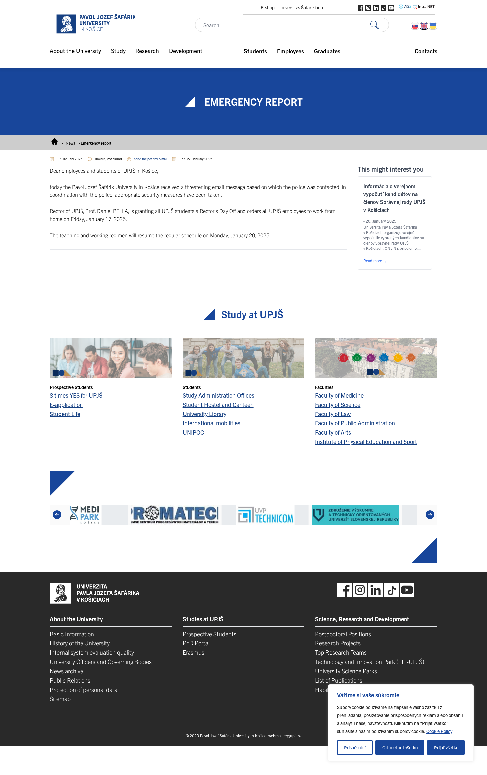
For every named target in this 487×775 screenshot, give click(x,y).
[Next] (430, 514)
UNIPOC (193, 432)
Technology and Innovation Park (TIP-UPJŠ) (369, 661)
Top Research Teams (341, 652)
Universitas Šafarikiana (300, 7)
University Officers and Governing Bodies (101, 661)
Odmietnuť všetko (400, 747)
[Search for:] (379, 25)
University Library (204, 413)
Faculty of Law (333, 413)
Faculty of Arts (333, 432)
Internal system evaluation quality (92, 652)
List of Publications (338, 680)
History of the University (80, 643)
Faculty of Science (337, 404)
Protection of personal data (83, 689)
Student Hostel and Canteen (218, 404)
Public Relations (70, 680)
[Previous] (57, 514)
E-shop (268, 7)
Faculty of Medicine (339, 395)
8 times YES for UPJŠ (76, 395)
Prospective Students (209, 633)
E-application (66, 404)
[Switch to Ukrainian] (433, 25)
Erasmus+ (195, 652)
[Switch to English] (424, 25)
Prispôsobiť (355, 747)
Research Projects (338, 643)
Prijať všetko (446, 747)
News (70, 142)
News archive (66, 671)
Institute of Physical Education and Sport (366, 441)
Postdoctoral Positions (343, 633)
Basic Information (72, 633)
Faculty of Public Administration (355, 423)
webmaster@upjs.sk (285, 735)
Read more (375, 260)
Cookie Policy (439, 731)
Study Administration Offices (218, 395)
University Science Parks (346, 671)
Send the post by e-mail (150, 159)
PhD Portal (196, 643)
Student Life (65, 413)
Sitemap (60, 698)
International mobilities (211, 423)
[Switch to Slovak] (415, 25)
